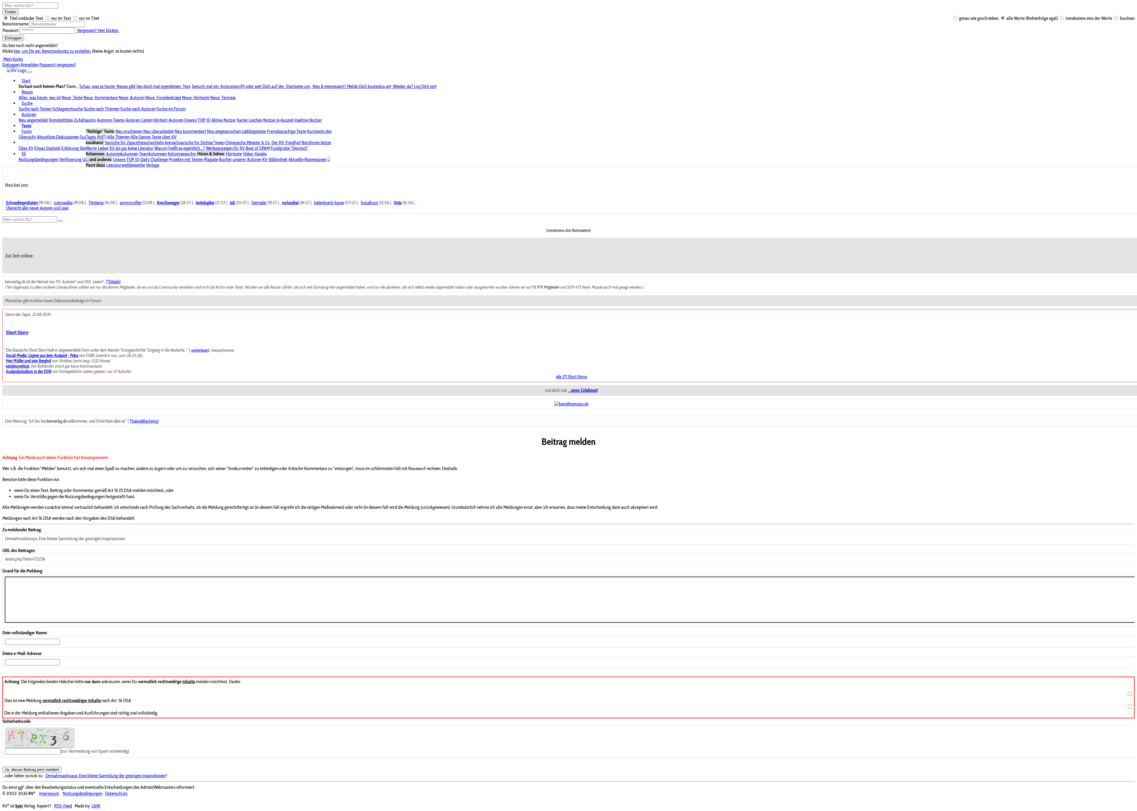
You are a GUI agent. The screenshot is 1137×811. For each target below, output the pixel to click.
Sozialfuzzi (369, 202)
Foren (27, 131)
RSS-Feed (63, 806)
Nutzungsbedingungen (38, 159)
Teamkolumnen (153, 154)
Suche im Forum (171, 109)
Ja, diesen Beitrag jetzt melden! (32, 769)
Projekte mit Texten (186, 159)
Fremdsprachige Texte (286, 131)
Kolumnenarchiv (182, 154)
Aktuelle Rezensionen (307, 159)
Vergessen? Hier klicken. (97, 30)
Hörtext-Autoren (168, 120)
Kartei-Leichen (249, 120)
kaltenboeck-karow (329, 202)
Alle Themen (118, 137)
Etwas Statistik (47, 148)
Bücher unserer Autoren (240, 159)
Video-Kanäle (255, 154)
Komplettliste (61, 120)
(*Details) (113, 281)
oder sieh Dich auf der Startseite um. (278, 86)
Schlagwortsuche (67, 109)
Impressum (49, 793)
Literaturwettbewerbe (125, 165)
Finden (10, 12)
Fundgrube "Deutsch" (290, 148)
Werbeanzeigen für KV (225, 148)
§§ (24, 154)
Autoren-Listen (139, 120)
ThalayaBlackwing (144, 421)
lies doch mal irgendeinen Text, (163, 86)
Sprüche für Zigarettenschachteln (134, 142)
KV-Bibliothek (275, 159)
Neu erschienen (128, 131)
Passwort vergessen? (57, 64)
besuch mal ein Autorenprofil (218, 86)
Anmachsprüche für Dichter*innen (194, 142)
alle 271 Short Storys (571, 376)
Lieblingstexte (254, 131)
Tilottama (96, 202)
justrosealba (63, 202)
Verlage (152, 165)
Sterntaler (258, 202)
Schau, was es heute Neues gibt (107, 86)
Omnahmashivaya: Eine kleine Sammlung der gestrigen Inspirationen (105, 775)
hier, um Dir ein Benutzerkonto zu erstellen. (52, 51)
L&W (95, 806)
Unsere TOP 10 (197, 120)
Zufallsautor (85, 120)
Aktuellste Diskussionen (58, 137)
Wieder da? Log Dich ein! (414, 86)
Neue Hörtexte (195, 97)
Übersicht (27, 137)
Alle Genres (141, 137)
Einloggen (13, 38)
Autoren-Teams (111, 120)
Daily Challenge (154, 159)
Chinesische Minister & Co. (248, 142)
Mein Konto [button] (12, 59)
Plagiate (211, 159)
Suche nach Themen (101, 109)
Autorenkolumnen (122, 154)
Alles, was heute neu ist (40, 97)
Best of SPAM (258, 148)
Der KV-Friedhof (286, 142)
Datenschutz (116, 793)
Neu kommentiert (190, 131)
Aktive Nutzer (223, 120)
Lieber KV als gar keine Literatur (125, 148)
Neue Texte (72, 97)
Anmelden (29, 64)
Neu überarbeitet (158, 131)
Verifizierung (70, 159)
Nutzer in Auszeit (278, 120)
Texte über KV (164, 137)
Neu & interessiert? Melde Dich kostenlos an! (351, 86)
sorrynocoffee (130, 202)
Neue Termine (223, 97)
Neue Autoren (131, 97)
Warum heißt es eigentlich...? (179, 148)
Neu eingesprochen (224, 131)
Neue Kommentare (100, 97)
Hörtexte (234, 154)
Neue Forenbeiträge (163, 97)
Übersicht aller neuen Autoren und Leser (37, 208)
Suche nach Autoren (138, 109)
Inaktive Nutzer (308, 120)
